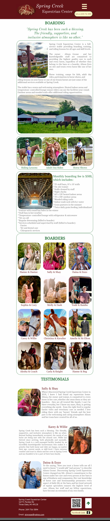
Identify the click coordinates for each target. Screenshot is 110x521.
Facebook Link (78, 512)
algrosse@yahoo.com (34, 514)
